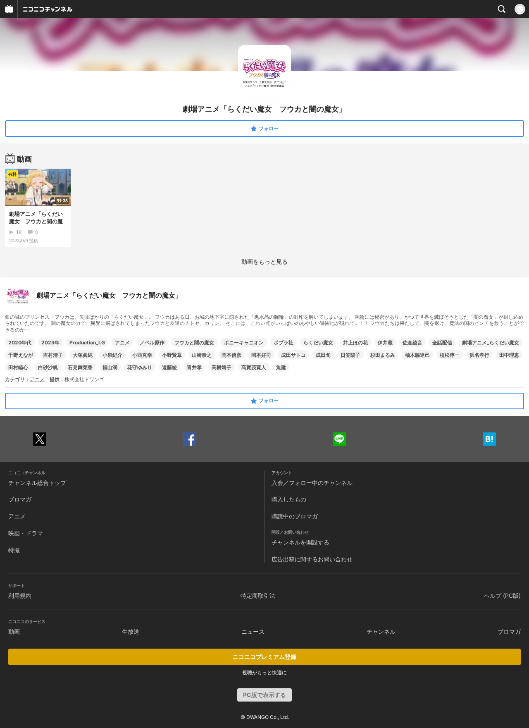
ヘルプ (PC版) (502, 595)
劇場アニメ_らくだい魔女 (490, 342)
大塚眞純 (83, 355)
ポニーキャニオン (244, 342)
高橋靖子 (221, 367)
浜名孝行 (479, 355)
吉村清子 (53, 355)
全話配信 (442, 342)
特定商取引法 (258, 595)
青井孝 (194, 367)
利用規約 (19, 595)
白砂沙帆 (48, 367)
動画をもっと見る (264, 261)
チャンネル (381, 631)
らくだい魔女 (318, 342)
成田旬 (323, 355)
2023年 (50, 342)
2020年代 (19, 342)
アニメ (122, 342)
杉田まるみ (382, 355)
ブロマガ (19, 499)
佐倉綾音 (412, 342)
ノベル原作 (152, 342)
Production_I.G (87, 342)
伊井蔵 (385, 342)
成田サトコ (293, 355)
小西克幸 (142, 355)
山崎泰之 (202, 355)
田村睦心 (18, 367)
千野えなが (20, 355)
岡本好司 (261, 355)
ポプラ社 (283, 342)
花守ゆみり (139, 367)
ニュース (252, 631)
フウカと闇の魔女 (194, 342)
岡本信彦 (231, 355)
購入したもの (289, 499)
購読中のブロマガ (295, 516)
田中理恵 (509, 355)
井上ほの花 (355, 342)
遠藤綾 (169, 367)
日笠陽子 (350, 355)
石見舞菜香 (80, 367)
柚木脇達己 (417, 355)
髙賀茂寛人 (253, 367)
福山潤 (109, 367)
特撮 (14, 550)
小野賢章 (172, 355)
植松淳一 (450, 355)
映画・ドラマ (25, 533)
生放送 (130, 631)
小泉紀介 (112, 355)
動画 (14, 631)
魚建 (281, 367)
